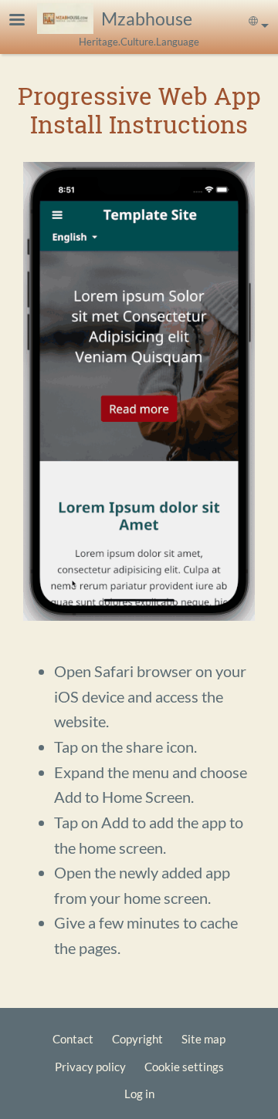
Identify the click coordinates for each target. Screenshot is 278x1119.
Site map (203, 1039)
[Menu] (26, 21)
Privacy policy (90, 1066)
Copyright (137, 1039)
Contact (73, 1039)
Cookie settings (184, 1066)
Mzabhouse (146, 18)
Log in (139, 1093)
